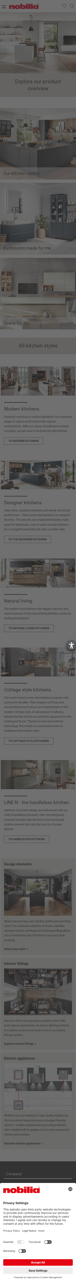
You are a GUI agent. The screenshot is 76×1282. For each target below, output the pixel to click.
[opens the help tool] (71, 645)
